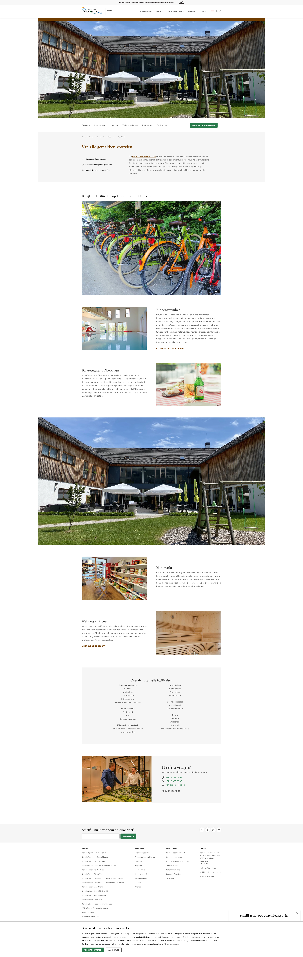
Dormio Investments (174, 857)
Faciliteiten (162, 125)
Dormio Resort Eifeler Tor (92, 874)
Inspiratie (138, 866)
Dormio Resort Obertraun (144, 156)
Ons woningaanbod (142, 853)
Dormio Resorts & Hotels (176, 853)
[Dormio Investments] (103, 11)
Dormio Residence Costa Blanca (95, 857)
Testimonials (140, 870)
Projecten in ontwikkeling (145, 857)
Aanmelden (128, 836)
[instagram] (207, 829)
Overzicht (86, 125)
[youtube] (219, 829)
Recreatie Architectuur (175, 874)
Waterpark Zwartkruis (90, 917)
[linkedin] (213, 829)
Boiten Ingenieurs (173, 870)
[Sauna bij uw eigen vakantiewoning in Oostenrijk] (188, 633)
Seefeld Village (88, 912)
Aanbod (115, 125)
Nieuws (138, 883)
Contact (202, 11)
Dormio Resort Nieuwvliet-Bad (94, 895)
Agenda (191, 11)
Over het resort (100, 125)
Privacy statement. (171, 944)
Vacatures (170, 878)
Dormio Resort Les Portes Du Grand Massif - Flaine (102, 878)
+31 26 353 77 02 (174, 777)
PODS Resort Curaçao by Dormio (95, 908)
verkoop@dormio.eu (175, 785)
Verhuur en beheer (130, 125)
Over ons (138, 861)
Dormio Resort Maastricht (92, 887)
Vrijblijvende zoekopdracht (210, 872)
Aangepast (113, 950)
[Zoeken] (220, 11)
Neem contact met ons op (170, 348)
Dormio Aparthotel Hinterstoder (94, 853)
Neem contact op (171, 791)
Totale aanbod (145, 11)
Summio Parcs (172, 866)
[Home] (217, 11)
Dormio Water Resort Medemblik (95, 891)
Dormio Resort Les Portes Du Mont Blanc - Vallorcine (103, 883)
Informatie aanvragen (203, 125)
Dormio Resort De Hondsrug (93, 870)
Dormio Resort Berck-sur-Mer (94, 861)
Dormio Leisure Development (177, 861)
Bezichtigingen (141, 878)
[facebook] (202, 829)
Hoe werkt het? (175, 11)
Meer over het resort (94, 646)
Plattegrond (147, 125)
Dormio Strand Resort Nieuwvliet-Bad (97, 904)
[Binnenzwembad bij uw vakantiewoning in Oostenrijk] (114, 328)
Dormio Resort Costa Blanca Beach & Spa (99, 866)
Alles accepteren (93, 950)
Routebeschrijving (207, 876)
